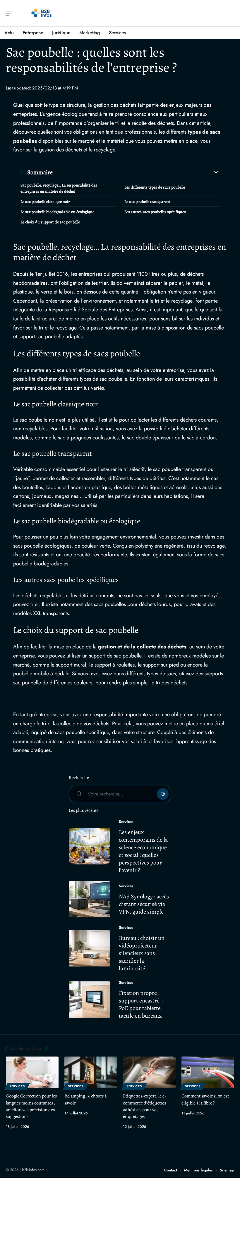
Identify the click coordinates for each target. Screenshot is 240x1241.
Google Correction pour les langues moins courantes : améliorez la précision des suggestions (31, 1106)
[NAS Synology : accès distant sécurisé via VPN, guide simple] (89, 899)
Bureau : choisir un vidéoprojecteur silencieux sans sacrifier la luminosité (141, 953)
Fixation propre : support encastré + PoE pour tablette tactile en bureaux (141, 1004)
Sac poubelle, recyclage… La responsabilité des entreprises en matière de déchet (58, 188)
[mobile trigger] (11, 13)
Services (126, 821)
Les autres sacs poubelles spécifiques (155, 212)
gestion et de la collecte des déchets (142, 646)
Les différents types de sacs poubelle (154, 187)
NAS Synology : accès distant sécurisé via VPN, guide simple (144, 904)
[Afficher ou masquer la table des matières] (136, 172)
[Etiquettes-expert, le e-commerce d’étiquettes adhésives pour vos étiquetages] (149, 1072)
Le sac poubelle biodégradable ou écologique (57, 212)
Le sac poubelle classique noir (45, 201)
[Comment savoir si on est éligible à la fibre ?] (207, 1072)
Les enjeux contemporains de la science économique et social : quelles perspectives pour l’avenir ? (143, 851)
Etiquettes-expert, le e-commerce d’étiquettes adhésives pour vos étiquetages (144, 1106)
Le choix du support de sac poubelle (50, 222)
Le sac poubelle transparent (147, 201)
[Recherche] (230, 13)
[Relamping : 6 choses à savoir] (90, 1072)
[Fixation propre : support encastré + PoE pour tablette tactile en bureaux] (89, 999)
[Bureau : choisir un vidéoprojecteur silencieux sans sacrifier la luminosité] (89, 948)
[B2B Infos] (42, 13)
